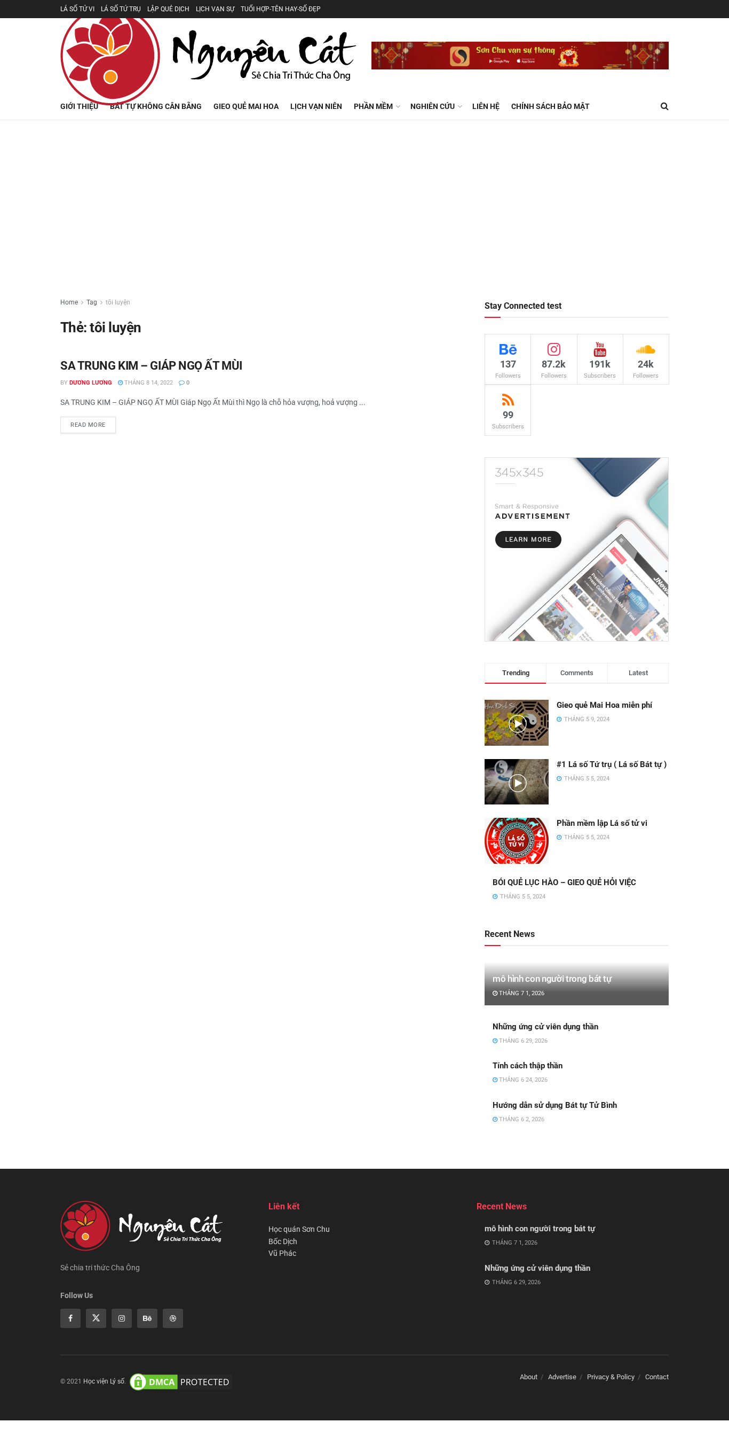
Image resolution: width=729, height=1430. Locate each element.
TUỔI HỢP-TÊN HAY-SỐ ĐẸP (281, 9)
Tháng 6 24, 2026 (522, 1079)
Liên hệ (486, 106)
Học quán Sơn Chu (299, 1229)
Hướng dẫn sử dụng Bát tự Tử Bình (555, 1105)
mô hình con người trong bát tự (552, 978)
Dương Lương (90, 382)
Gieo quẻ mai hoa (246, 106)
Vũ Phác (282, 1253)
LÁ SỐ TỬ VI (77, 9)
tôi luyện (118, 302)
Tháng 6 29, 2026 (522, 1040)
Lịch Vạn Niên (316, 106)
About (528, 1377)
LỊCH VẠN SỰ (215, 9)
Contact (657, 1377)
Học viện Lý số (103, 1382)
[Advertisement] (364, 200)
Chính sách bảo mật (550, 106)
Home (69, 302)
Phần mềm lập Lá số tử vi (602, 823)
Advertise (562, 1377)
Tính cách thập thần (527, 1065)
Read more (88, 424)
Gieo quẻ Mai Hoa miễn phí (604, 705)
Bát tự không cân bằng (156, 106)
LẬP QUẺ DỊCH (168, 9)
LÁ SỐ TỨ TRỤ (121, 9)
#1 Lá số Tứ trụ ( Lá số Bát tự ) (612, 764)
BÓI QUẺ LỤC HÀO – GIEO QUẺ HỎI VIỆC (564, 882)
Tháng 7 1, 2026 (520, 993)
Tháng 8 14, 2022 (148, 382)
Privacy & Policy (611, 1377)
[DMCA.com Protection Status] (181, 1382)
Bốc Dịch (282, 1241)
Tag (91, 302)
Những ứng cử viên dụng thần (545, 1027)
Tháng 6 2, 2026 (520, 1119)
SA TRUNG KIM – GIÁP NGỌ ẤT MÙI (151, 365)
